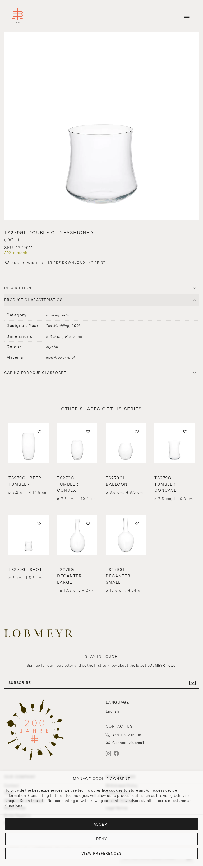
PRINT (100, 262)
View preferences (101, 853)
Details (29, 482)
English (112, 711)
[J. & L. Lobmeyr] (17, 16)
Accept (102, 824)
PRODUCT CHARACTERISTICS (33, 300)
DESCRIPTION (17, 288)
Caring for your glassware (35, 373)
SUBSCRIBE (19, 683)
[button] (101, 126)
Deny (101, 839)
